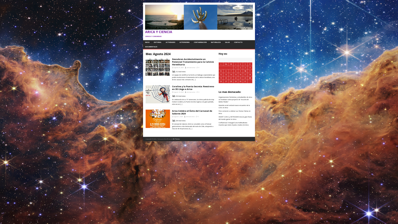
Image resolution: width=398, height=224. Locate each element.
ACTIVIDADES (170, 42)
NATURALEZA (216, 42)
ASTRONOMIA (185, 42)
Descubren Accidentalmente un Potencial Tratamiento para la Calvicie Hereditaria (193, 62)
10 (245, 71)
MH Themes (176, 139)
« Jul (233, 86)
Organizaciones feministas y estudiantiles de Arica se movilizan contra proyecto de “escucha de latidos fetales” (235, 99)
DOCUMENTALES (151, 47)
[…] (195, 80)
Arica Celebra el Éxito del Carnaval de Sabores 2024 (192, 112)
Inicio (147, 42)
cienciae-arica (191, 67)
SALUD (227, 42)
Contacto (238, 42)
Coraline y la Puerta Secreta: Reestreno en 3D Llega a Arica (193, 88)
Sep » (237, 86)
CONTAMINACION (200, 42)
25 (250, 78)
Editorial (157, 42)
